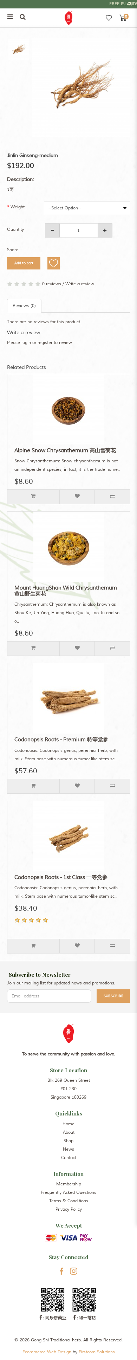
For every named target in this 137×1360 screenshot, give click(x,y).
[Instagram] (73, 1271)
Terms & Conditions (68, 1201)
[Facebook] (61, 1271)
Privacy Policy (69, 1209)
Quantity (15, 229)
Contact (68, 1157)
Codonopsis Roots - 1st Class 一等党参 (60, 877)
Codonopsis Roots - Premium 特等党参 (61, 739)
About (68, 1132)
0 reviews (51, 284)
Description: (20, 179)
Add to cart (23, 263)
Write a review (79, 284)
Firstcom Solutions (97, 1352)
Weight (18, 207)
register (45, 342)
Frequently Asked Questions (68, 1192)
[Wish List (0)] (109, 18)
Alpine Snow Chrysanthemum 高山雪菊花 (65, 450)
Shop (68, 1141)
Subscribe (113, 996)
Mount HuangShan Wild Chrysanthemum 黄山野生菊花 (65, 591)
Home (68, 1124)
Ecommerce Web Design (46, 1352)
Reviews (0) (24, 305)
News (68, 1149)
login (26, 342)
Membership (68, 1184)
